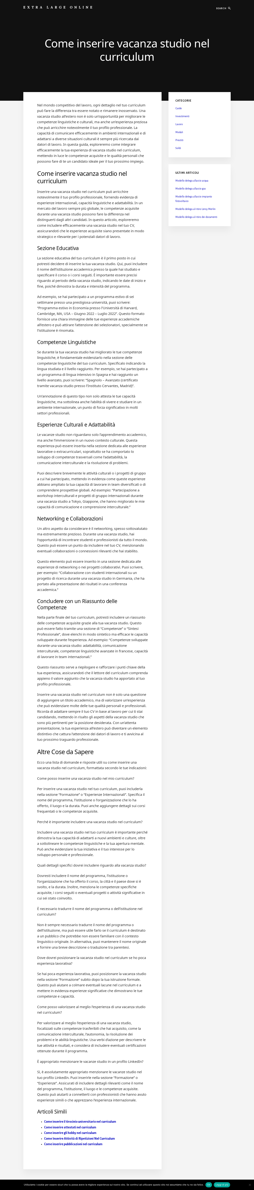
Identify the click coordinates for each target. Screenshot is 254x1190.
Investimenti (182, 116)
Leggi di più (221, 1184)
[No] (249, 1185)
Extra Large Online (58, 7)
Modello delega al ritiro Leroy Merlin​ (195, 209)
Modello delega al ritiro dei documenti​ (196, 217)
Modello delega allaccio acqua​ (191, 180)
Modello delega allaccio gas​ (190, 188)
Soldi (178, 148)
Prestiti (179, 140)
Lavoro (179, 124)
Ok (208, 1184)
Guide (178, 108)
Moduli (179, 132)
